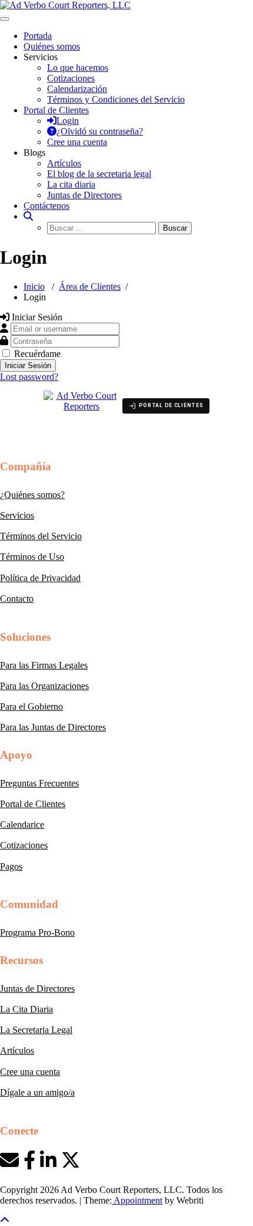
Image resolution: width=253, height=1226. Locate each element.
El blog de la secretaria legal (99, 174)
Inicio (34, 286)
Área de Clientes (90, 286)
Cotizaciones (71, 78)
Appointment (137, 1200)
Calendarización (77, 89)
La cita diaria (71, 184)
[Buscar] (28, 216)
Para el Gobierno (31, 706)
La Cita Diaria (26, 1009)
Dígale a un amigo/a (37, 1092)
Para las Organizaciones (44, 686)
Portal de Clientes (32, 804)
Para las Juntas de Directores (53, 727)
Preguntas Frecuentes (39, 783)
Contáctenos (46, 206)
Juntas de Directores (84, 195)
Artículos (64, 163)
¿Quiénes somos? (32, 495)
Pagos (11, 866)
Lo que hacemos (77, 68)
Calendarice (22, 824)
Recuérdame (37, 354)
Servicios (17, 515)
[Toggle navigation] (4, 19)
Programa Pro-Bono (37, 932)
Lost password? (29, 377)
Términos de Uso (32, 557)
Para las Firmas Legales (44, 665)
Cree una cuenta (30, 1072)
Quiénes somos (52, 46)
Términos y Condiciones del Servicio (116, 99)
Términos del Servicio (41, 536)
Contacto (17, 599)
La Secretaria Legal (36, 1030)
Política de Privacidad (40, 578)
